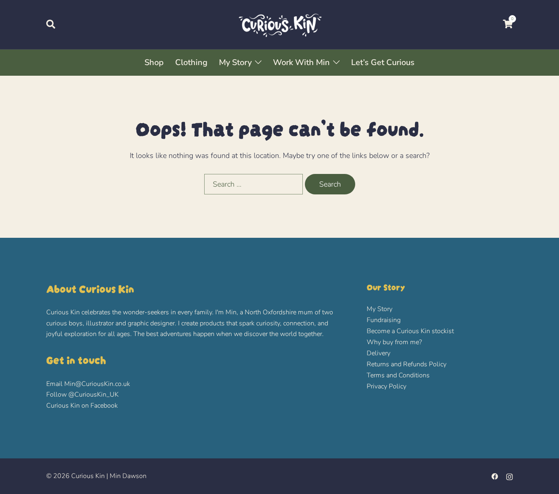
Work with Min (301, 62)
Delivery (378, 353)
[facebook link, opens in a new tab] (494, 475)
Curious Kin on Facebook (82, 405)
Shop (154, 62)
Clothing (191, 62)
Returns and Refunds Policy (406, 364)
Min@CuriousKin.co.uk (97, 383)
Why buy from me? (394, 342)
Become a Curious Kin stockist (410, 331)
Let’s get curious (383, 62)
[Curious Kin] (279, 24)
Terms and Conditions (398, 375)
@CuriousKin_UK (93, 394)
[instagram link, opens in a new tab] (509, 475)
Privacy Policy (386, 386)
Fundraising (384, 320)
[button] (51, 24)
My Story (235, 62)
